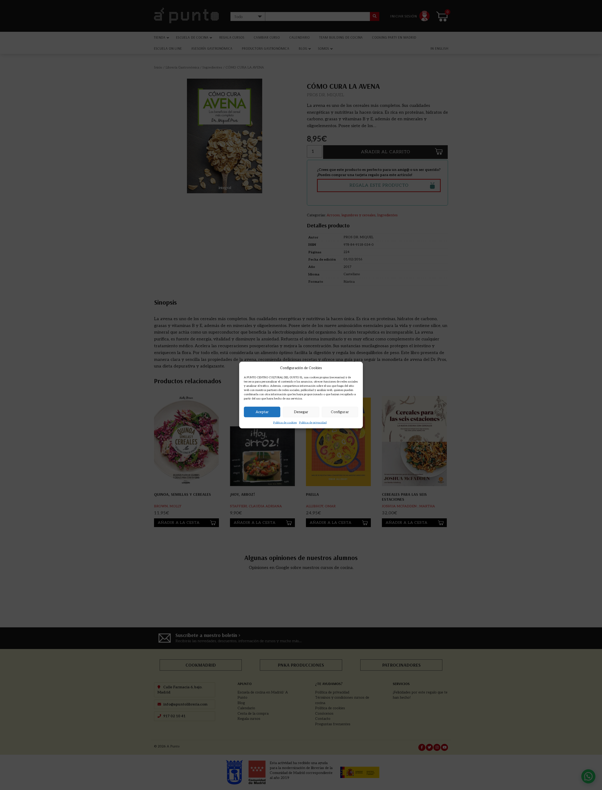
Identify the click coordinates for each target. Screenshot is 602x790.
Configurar (340, 412)
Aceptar (262, 412)
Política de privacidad (313, 422)
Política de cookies (285, 422)
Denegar (301, 412)
